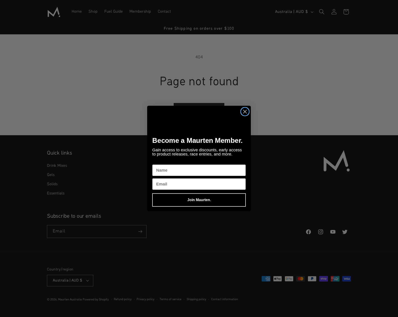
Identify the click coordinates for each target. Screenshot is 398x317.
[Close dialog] (245, 112)
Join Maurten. (199, 200)
